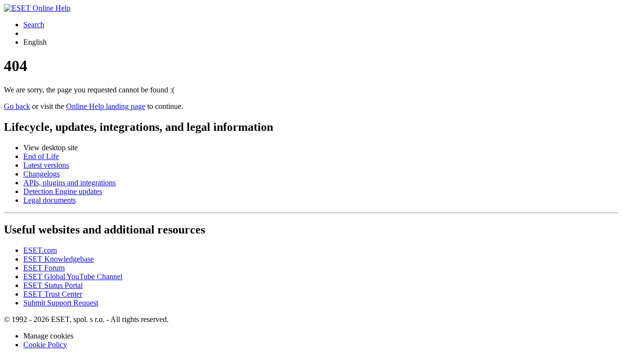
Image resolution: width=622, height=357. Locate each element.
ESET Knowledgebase (58, 259)
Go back (17, 106)
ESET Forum (44, 268)
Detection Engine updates (62, 191)
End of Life (41, 156)
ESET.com (40, 250)
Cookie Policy (45, 344)
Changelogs (41, 174)
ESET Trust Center (52, 294)
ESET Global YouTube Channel (72, 276)
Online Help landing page (105, 106)
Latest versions (46, 165)
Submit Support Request (60, 303)
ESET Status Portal (53, 285)
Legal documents (49, 200)
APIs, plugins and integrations (69, 182)
